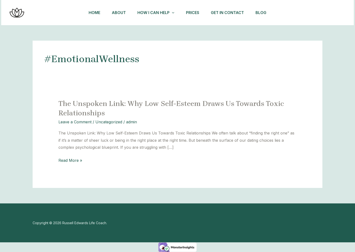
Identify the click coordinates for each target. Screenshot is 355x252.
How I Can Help (153, 12)
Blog (261, 12)
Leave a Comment (75, 121)
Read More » (70, 160)
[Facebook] (289, 12)
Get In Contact (227, 12)
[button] (172, 12)
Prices (192, 12)
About (119, 12)
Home (94, 12)
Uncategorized (108, 121)
